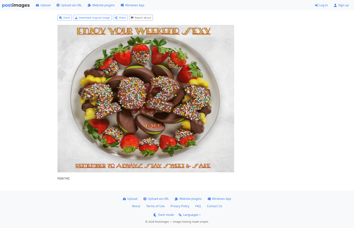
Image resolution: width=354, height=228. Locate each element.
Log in (323, 5)
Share (122, 17)
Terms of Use (155, 206)
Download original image (94, 17)
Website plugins (103, 5)
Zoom (66, 17)
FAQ (198, 206)
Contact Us (214, 206)
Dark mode (166, 215)
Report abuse (143, 17)
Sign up (343, 5)
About (136, 206)
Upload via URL (71, 5)
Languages (190, 215)
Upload (45, 5)
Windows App (134, 5)
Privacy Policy (180, 206)
